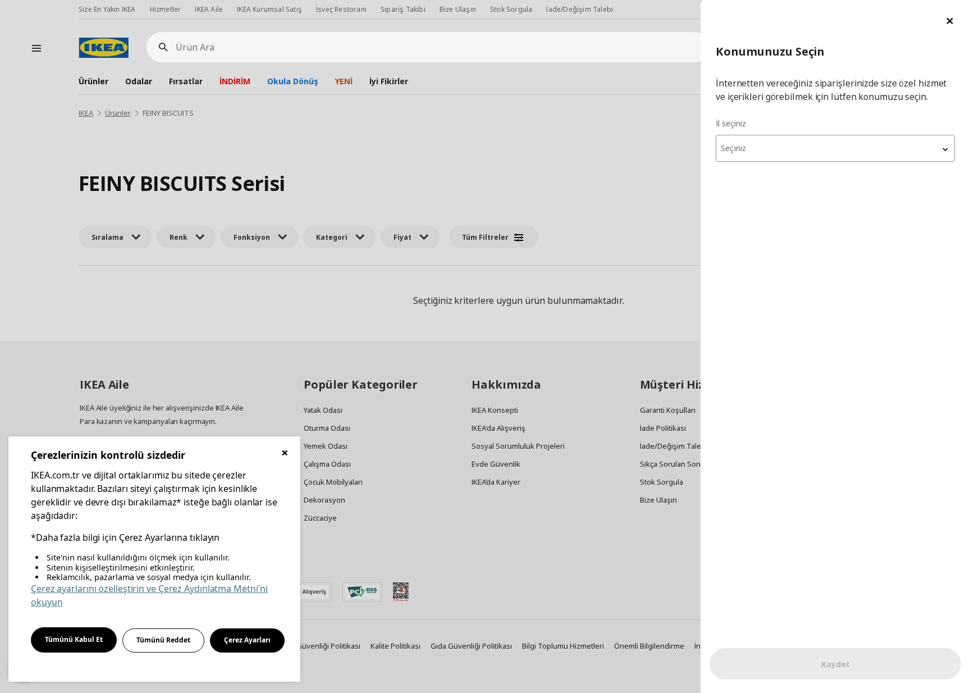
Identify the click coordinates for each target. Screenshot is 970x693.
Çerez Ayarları (247, 640)
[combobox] (835, 148)
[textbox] (835, 148)
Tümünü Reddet (163, 640)
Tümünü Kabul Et (74, 639)
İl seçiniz (731, 123)
